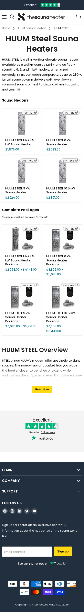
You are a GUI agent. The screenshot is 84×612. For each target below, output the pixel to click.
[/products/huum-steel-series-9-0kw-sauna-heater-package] (21, 296)
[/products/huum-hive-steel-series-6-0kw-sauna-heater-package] (62, 239)
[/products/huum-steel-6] (62, 123)
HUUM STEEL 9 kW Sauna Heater (17, 190)
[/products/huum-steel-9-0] (21, 171)
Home (6, 28)
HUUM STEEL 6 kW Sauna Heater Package (58, 260)
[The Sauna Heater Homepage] (42, 17)
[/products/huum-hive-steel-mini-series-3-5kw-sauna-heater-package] (21, 239)
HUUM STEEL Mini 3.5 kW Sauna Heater (19, 142)
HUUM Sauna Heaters (31, 28)
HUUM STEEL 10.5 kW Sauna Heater (60, 190)
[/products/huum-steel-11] (62, 171)
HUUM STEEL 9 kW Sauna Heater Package (17, 317)
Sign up (63, 551)
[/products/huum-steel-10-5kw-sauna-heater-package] (62, 296)
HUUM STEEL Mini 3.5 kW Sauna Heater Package (19, 260)
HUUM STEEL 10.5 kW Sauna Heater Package (60, 317)
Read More (42, 389)
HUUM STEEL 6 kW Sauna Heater (58, 142)
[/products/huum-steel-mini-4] (21, 123)
